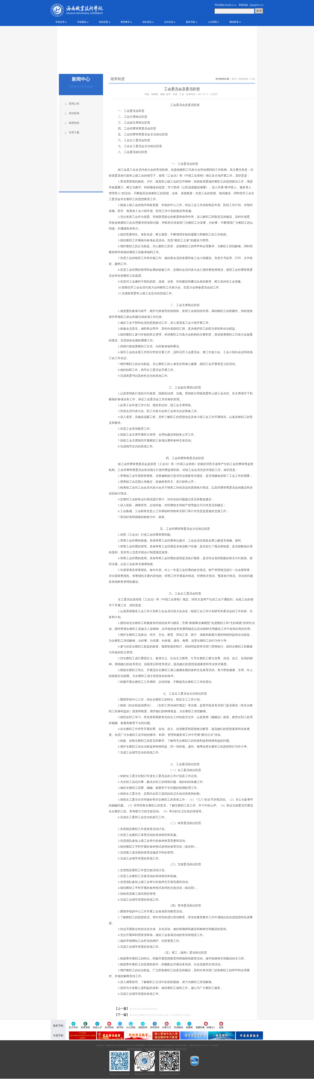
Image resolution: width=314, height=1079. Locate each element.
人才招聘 (212, 22)
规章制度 (74, 122)
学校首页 (60, 22)
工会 (253, 79)
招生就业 (147, 22)
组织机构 (74, 113)
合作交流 (168, 22)
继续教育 (234, 22)
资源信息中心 (181, 1049)
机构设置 (103, 22)
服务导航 (190, 22)
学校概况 (81, 22)
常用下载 (74, 132)
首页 (234, 79)
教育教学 (125, 22)
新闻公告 (74, 103)
